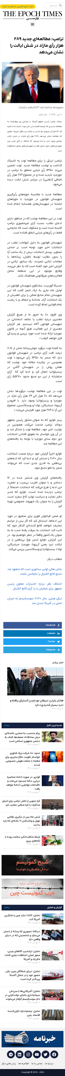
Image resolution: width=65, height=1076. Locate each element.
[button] (32, 24)
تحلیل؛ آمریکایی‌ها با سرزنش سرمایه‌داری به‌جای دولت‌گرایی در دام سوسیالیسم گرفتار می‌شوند (22, 995)
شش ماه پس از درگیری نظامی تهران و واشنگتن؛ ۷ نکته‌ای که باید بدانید (21, 821)
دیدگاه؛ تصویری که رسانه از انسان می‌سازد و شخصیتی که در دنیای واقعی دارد (21, 935)
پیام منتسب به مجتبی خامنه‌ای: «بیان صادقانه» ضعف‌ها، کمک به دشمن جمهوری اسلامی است (22, 737)
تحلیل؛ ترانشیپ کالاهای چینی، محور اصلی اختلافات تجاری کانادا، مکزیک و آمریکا (22, 955)
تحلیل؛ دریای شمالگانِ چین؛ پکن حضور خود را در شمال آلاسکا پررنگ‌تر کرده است (23, 975)
